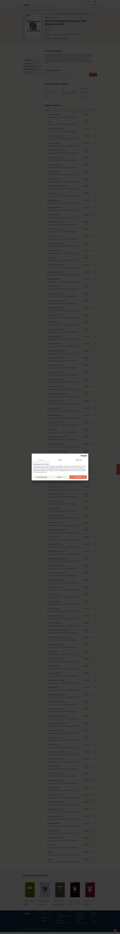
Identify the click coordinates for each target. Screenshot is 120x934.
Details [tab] (60, 460)
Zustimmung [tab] (41, 460)
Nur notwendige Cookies (41, 477)
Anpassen (59, 477)
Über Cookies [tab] (79, 460)
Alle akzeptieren (78, 477)
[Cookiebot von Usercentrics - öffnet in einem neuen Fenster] (81, 456)
